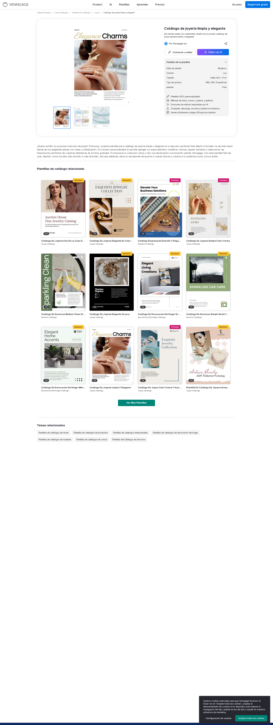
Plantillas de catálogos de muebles (55, 439)
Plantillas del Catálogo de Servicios (128, 439)
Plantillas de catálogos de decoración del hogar (175, 432)
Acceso (237, 4)
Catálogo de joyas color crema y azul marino (160, 387)
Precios (160, 4)
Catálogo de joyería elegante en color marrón (112, 241)
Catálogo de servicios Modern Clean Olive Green (63, 314)
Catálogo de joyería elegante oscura (110, 314)
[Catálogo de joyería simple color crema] (208, 208)
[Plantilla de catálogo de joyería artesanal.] (208, 355)
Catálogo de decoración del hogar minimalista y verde (63, 387)
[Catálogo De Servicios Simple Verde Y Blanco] (208, 282)
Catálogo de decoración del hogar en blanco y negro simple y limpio (160, 314)
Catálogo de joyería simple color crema (208, 241)
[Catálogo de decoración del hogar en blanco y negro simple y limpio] (160, 282)
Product (97, 4)
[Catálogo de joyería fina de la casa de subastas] (63, 208)
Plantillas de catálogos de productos (91, 432)
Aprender (142, 4)
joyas (97, 13)
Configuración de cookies (218, 718)
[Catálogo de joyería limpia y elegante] (112, 355)
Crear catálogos (61, 13)
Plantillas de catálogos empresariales (130, 432)
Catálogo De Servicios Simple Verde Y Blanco (208, 314)
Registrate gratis (258, 4)
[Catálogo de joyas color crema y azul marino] (160, 355)
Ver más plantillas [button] (136, 402)
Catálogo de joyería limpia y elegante (110, 387)
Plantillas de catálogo (81, 13)
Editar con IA (215, 52)
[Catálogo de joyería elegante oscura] (112, 282)
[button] (180, 52)
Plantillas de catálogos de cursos (91, 439)
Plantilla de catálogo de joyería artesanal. (208, 387)
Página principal (43, 13)
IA (110, 4)
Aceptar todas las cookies (251, 718)
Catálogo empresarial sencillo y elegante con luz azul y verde (160, 241)
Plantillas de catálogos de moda (54, 432)
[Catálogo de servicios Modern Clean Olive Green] (63, 282)
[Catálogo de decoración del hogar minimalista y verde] (63, 355)
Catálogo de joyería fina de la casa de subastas (63, 241)
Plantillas (124, 4)
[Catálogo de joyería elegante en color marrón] (112, 208)
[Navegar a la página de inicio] (15, 4)
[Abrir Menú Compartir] (226, 43)
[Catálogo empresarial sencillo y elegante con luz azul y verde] (160, 208)
